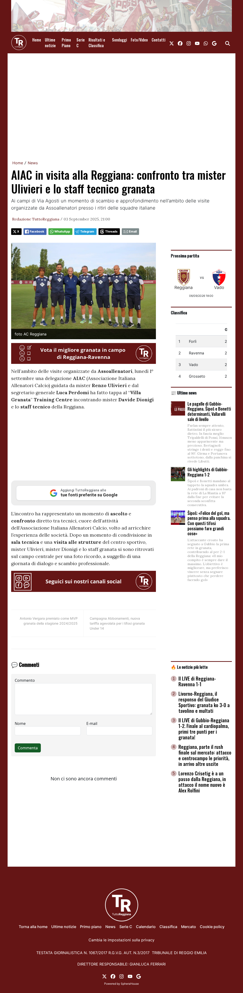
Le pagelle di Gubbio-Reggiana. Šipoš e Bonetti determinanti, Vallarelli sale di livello (209, 411)
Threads (111, 231)
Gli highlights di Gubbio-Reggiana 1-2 (207, 472)
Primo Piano (66, 42)
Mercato (188, 926)
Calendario (146, 926)
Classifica (179, 312)
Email (133, 231)
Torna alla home (33, 926)
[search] (227, 42)
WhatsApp (62, 231)
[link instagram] (188, 42)
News (33, 162)
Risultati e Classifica (97, 42)
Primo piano (91, 926)
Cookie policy (212, 926)
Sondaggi (119, 40)
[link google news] (214, 42)
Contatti (158, 40)
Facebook (37, 231)
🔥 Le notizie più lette (189, 667)
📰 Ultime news (184, 392)
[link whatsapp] (205, 42)
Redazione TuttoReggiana (35, 219)
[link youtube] (197, 42)
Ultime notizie (50, 42)
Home (36, 40)
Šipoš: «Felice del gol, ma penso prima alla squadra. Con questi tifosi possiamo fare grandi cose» (208, 523)
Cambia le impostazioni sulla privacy (121, 940)
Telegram (87, 231)
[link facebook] (180, 42)
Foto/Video (139, 40)
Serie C (80, 42)
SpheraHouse (130, 983)
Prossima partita (185, 255)
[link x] (171, 42)
